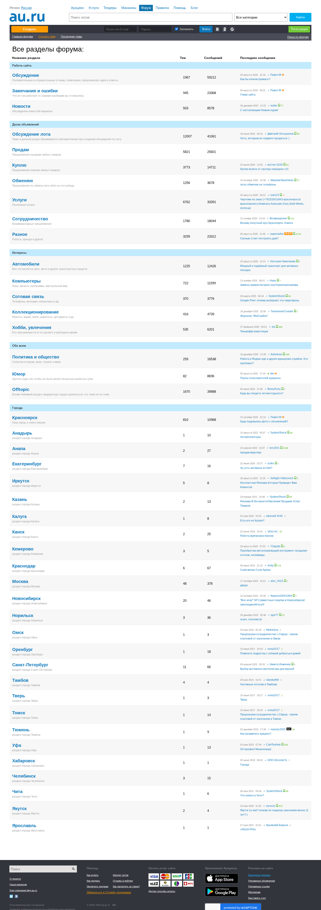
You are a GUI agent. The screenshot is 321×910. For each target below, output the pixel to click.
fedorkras (276, 354)
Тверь (18, 695)
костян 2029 (275, 164)
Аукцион (77, 8)
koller (274, 105)
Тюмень (20, 729)
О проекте (15, 878)
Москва (20, 581)
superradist (276, 233)
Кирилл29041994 (281, 595)
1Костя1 (273, 531)
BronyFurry (274, 389)
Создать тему (46, 36)
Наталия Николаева (282, 261)
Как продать (93, 880)
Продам (20, 149)
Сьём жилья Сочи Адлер (255, 569)
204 (286, 745)
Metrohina (272, 629)
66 (289, 296)
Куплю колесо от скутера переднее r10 (264, 169)
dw (272, 373)
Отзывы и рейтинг (123, 880)
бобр (271, 565)
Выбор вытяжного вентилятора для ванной (267, 668)
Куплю (19, 165)
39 (293, 729)
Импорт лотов (120, 875)
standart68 (272, 679)
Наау (273, 280)
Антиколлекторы (250, 437)
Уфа (16, 745)
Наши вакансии (18, 884)
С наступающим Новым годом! (259, 110)
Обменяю (22, 180)
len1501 (275, 447)
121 (292, 219)
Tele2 (153, 882)
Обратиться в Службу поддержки (109, 892)
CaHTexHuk (273, 744)
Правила (162, 8)
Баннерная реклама (259, 875)
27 (298, 180)
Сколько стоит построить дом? (259, 238)
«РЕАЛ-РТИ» (248, 829)
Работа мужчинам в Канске (257, 535)
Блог (194, 8)
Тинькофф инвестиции (254, 331)
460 (281, 327)
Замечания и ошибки (35, 90)
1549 (285, 448)
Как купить (92, 875)
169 (287, 354)
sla (273, 326)
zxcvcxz (270, 805)
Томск (18, 712)
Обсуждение (25, 75)
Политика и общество (35, 357)
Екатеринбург (26, 463)
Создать (29, 29)
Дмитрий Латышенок (280, 133)
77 (282, 106)
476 (281, 806)
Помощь (180, 8)
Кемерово (22, 549)
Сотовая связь (28, 296)
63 (287, 165)
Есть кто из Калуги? (252, 520)
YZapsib (275, 546)
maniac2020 (278, 729)
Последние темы (71, 36)
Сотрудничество (30, 218)
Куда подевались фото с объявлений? (264, 421)
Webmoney (188, 874)
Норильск (22, 615)
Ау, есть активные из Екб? (256, 468)
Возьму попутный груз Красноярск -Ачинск (266, 223)
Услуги (93, 8)
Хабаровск (23, 760)
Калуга (19, 516)
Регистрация (299, 29)
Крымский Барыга (277, 825)
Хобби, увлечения (31, 327)
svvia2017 (274, 648)
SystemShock (277, 296)
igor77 (274, 615)
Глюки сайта (247, 94)
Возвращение (278, 218)
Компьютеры (26, 281)
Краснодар (23, 566)
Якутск (19, 808)
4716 (298, 234)
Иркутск (20, 480)
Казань (19, 499)
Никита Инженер (280, 664)
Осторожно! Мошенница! (255, 749)
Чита (17, 791)
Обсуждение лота (31, 134)
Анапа (18, 448)
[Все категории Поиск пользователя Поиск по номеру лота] (261, 17)
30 (280, 532)
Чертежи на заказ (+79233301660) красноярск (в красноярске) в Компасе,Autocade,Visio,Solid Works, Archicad (272, 204)
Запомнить (186, 29)
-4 (284, 195)
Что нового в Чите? (252, 795)
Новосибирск (26, 598)
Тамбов (20, 680)
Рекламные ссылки (259, 886)
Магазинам (254, 892)
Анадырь (22, 433)
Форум (146, 8)
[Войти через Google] (232, 29)
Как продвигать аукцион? (255, 733)
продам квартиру (250, 452)
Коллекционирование (35, 312)
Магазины (128, 8)
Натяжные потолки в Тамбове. (259, 684)
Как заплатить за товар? (126, 886)
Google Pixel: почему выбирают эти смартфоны (269, 300)
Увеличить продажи (97, 886)
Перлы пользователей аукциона (260, 378)
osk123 (274, 195)
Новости (21, 106)
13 (283, 615)
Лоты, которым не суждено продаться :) (265, 138)
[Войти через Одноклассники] (225, 29)
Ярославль (24, 825)
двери (244, 585)
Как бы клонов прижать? (255, 79)
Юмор (18, 374)
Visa (154, 874)
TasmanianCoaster (282, 311)
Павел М (275, 74)
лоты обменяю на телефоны (258, 184)
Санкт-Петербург (30, 664)
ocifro (271, 463)
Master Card (165, 875)
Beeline (165, 882)
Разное (19, 234)
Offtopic (20, 389)
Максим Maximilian (282, 180)
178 (279, 566)
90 (298, 134)
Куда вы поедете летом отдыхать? (261, 393)
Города (244, 764)
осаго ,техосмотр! (251, 619)
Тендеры (110, 8)
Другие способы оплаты (161, 891)
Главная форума (22, 36)
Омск (18, 632)
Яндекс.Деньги (177, 874)
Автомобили (25, 264)
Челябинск (24, 776)
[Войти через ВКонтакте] (217, 29)
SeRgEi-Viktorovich (281, 478)
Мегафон (177, 882)
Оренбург (22, 649)
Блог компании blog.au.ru (23, 890)
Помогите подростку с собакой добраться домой (270, 653)
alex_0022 (277, 581)
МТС (188, 882)
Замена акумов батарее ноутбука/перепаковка (269, 284)
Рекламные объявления (261, 880)
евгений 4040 (274, 516)
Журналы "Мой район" (254, 315)
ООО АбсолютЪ (277, 760)
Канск (18, 532)
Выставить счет (257, 898)
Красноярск (24, 417)
